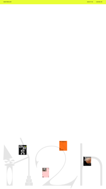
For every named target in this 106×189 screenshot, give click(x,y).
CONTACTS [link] (99, 2)
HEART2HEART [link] (7, 2)
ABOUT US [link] (90, 2)
